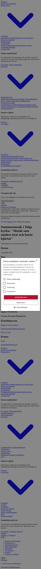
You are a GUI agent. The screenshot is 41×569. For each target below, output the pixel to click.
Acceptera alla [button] (21, 297)
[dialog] (20, 284)
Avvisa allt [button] (21, 303)
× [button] (36, 260)
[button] (20, 307)
